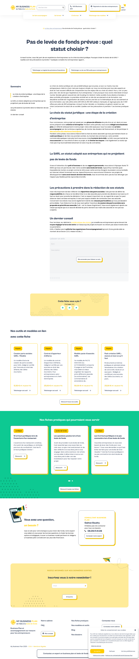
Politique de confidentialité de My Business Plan (118, 655)
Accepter (97, 651)
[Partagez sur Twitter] (76, 307)
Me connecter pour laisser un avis (89, 259)
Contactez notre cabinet (111, 626)
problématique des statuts (81, 222)
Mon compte (49, 633)
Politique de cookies (98, 655)
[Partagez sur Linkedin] (69, 307)
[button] (135, 630)
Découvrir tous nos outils (69, 402)
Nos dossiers (76, 635)
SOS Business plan (76, 8)
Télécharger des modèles (97, 15)
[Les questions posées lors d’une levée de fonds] (69, 450)
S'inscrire (69, 597)
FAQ (42, 625)
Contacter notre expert (94, 536)
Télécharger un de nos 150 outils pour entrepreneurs (89, 70)
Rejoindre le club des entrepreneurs (105, 6)
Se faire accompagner (39, 15)
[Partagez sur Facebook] (62, 307)
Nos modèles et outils (80, 625)
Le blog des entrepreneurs (53, 28)
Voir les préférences (128, 651)
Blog (73, 630)
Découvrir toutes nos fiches (69, 489)
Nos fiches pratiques (79, 621)
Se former (57, 15)
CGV (30, 646)
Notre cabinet (47, 621)
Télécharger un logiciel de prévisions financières (49, 70)
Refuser (112, 651)
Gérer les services (96, 646)
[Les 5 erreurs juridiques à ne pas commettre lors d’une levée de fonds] (109, 450)
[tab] (69, 480)
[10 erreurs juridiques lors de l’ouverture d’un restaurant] (29, 450)
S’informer (75, 15)
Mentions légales (39, 646)
